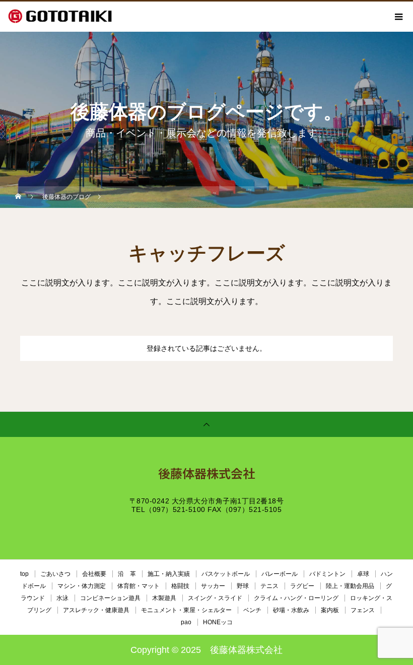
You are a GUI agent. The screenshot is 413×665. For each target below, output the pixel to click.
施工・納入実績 (169, 573)
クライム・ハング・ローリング (296, 598)
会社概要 (94, 573)
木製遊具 (164, 598)
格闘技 (180, 585)
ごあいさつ (55, 573)
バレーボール (279, 573)
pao (186, 622)
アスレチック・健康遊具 (96, 610)
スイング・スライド (215, 598)
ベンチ (252, 610)
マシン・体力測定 (81, 585)
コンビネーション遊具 (110, 598)
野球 (243, 585)
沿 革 (127, 573)
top (24, 573)
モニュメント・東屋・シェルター (186, 610)
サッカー (213, 585)
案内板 (330, 610)
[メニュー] (398, 17)
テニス (269, 585)
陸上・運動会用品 (350, 585)
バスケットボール (225, 573)
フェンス (363, 610)
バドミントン (327, 573)
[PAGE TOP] (206, 424)
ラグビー (302, 585)
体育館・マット (138, 585)
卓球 (363, 573)
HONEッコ (218, 622)
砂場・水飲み (291, 610)
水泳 (62, 598)
